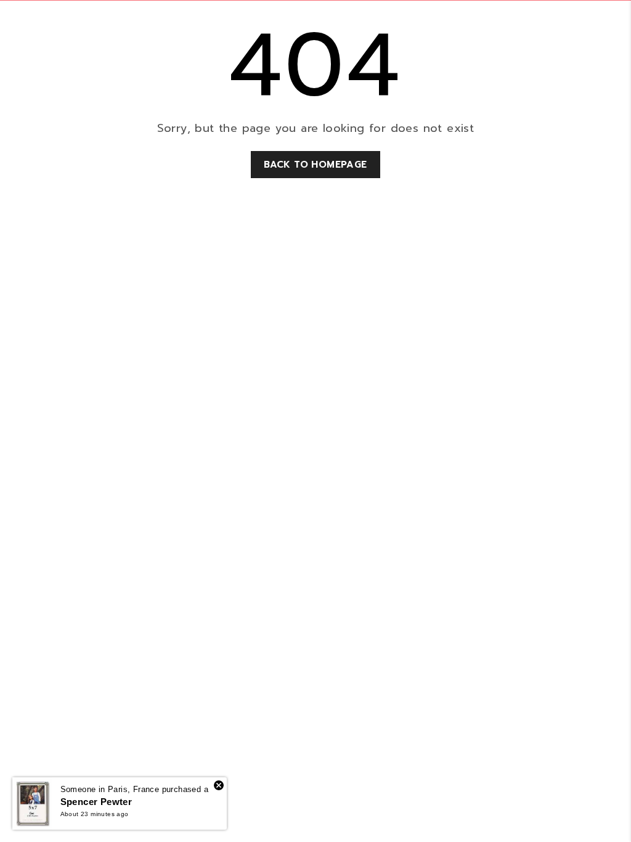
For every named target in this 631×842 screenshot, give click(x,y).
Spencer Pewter (96, 801)
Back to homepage (315, 164)
